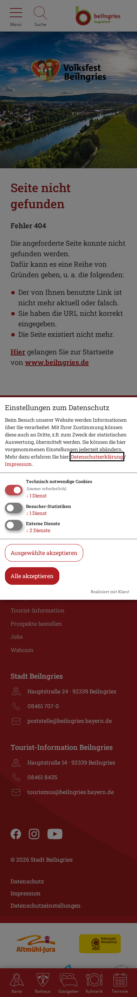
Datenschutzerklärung (97, 456)
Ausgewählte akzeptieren (44, 552)
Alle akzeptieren (32, 575)
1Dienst (36, 495)
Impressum (18, 464)
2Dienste (38, 530)
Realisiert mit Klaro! (110, 591)
